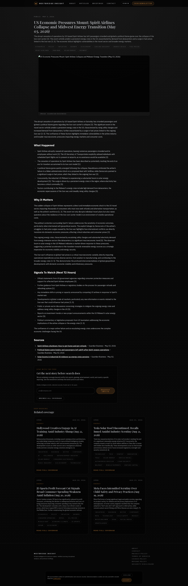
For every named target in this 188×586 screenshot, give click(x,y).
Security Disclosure (143, 564)
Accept (126, 580)
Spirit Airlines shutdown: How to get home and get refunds (61, 346)
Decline (127, 575)
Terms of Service (141, 556)
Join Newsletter (143, 3)
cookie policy (57, 578)
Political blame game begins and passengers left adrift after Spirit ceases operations (73, 350)
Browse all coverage (50, 398)
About (72, 3)
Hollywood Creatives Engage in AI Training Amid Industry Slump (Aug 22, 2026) (60, 431)
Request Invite (105, 390)
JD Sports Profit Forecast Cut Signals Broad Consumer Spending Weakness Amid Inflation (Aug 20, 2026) (59, 491)
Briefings (97, 3)
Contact (111, 3)
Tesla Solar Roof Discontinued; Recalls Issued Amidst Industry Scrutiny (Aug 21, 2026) (117, 431)
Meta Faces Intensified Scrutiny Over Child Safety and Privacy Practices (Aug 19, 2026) (116, 491)
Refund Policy (139, 561)
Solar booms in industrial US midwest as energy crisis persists (63, 357)
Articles (84, 3)
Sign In (126, 3)
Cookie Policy (139, 559)
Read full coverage (47, 470)
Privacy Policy (140, 553)
